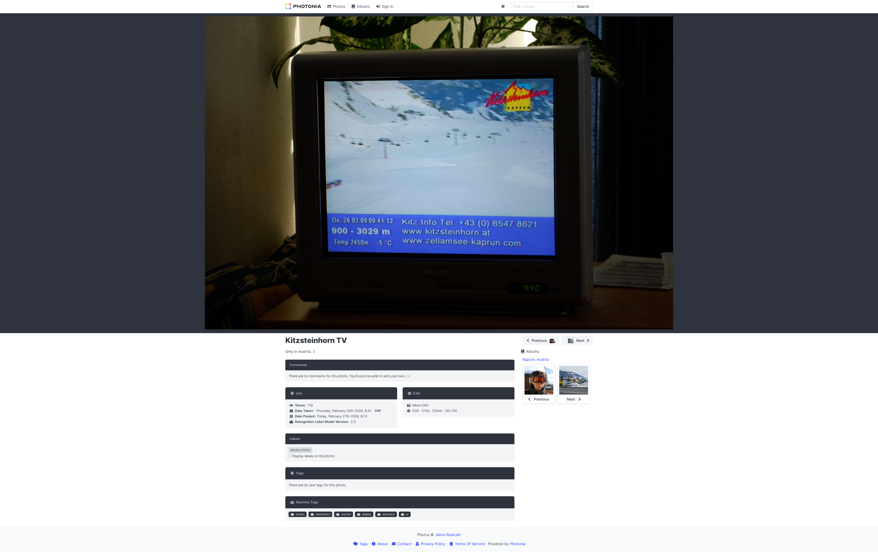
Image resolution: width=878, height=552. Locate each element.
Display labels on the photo (313, 456)
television (389, 514)
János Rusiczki (448, 534)
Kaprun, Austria (535, 359)
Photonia (517, 543)
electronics (323, 514)
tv (407, 514)
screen (300, 514)
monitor (346, 514)
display (366, 514)
